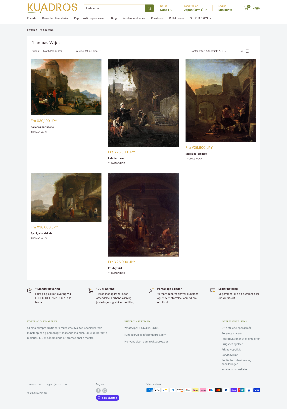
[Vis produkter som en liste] (253, 51)
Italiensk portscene (42, 127)
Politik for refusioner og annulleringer (236, 361)
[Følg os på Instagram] (104, 390)
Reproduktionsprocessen (89, 18)
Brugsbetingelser (232, 344)
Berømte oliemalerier (55, 18)
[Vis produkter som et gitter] (247, 51)
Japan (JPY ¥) (54, 384)
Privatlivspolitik (231, 349)
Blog (114, 18)
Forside (31, 18)
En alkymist (115, 268)
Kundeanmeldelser (134, 18)
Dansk (32, 384)
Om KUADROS (199, 18)
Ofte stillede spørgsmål (236, 328)
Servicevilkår (230, 354)
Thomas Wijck (45, 29)
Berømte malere (231, 333)
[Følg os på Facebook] (98, 390)
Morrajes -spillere (196, 153)
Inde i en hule (116, 158)
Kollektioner (176, 18)
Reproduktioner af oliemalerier (241, 338)
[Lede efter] (149, 8)
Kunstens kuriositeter (235, 369)
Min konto (225, 9)
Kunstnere (157, 18)
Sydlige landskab (41, 233)
